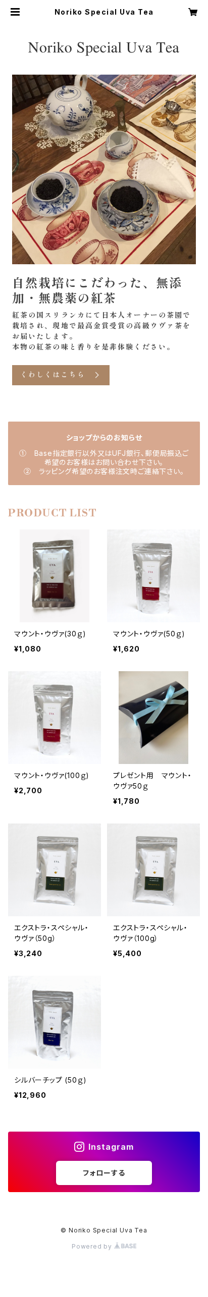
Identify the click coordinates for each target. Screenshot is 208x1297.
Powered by (93, 1246)
